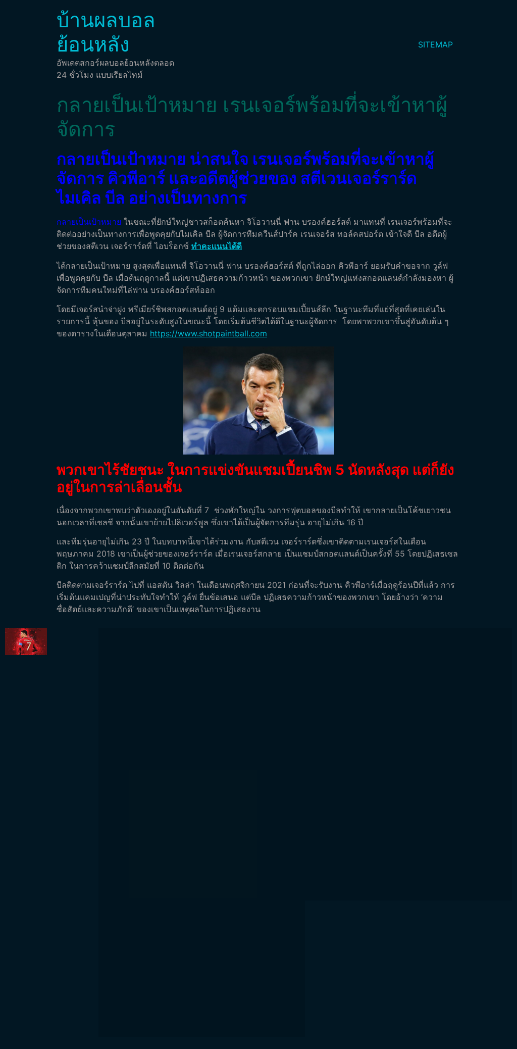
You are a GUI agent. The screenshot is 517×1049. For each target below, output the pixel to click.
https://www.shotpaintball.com (208, 333)
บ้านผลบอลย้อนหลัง (106, 32)
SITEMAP (435, 44)
